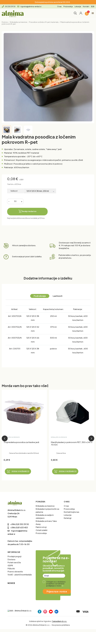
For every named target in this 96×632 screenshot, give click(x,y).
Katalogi (67, 518)
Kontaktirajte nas (71, 512)
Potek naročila (14, 562)
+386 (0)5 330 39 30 (19, 524)
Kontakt (86, 6)
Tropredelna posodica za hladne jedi (21, 442)
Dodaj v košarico (20, 471)
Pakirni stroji (41, 527)
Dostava (11, 559)
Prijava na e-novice (57, 591)
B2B (92, 6)
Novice (11, 583)
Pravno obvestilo (15, 571)
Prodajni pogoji (14, 556)
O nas (59, 6)
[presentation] (5, 438)
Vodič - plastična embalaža (20, 574)
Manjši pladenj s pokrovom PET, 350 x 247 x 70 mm (71, 443)
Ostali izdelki (41, 530)
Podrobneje (40, 296)
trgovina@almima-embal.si (30, 6)
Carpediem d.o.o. (59, 621)
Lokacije (78, 6)
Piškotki (11, 568)
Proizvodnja (68, 6)
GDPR (10, 565)
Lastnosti (57, 296)
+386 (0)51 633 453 (19, 527)
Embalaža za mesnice (45, 506)
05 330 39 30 (10, 6)
